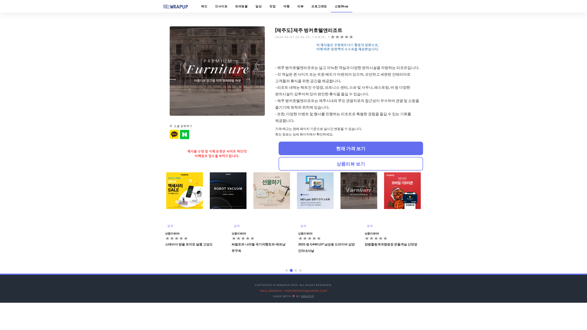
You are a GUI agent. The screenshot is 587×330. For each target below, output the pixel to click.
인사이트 (221, 6)
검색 (170, 226)
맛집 (272, 6)
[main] (175, 6)
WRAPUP (307, 296)
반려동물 (241, 6)
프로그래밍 (319, 6)
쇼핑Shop (342, 6)
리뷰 (300, 6)
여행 (286, 6)
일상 (258, 6)
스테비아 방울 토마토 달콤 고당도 (189, 244)
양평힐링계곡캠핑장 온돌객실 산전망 (391, 244)
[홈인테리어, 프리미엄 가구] (217, 71)
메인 (204, 6)
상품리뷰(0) (172, 233)
